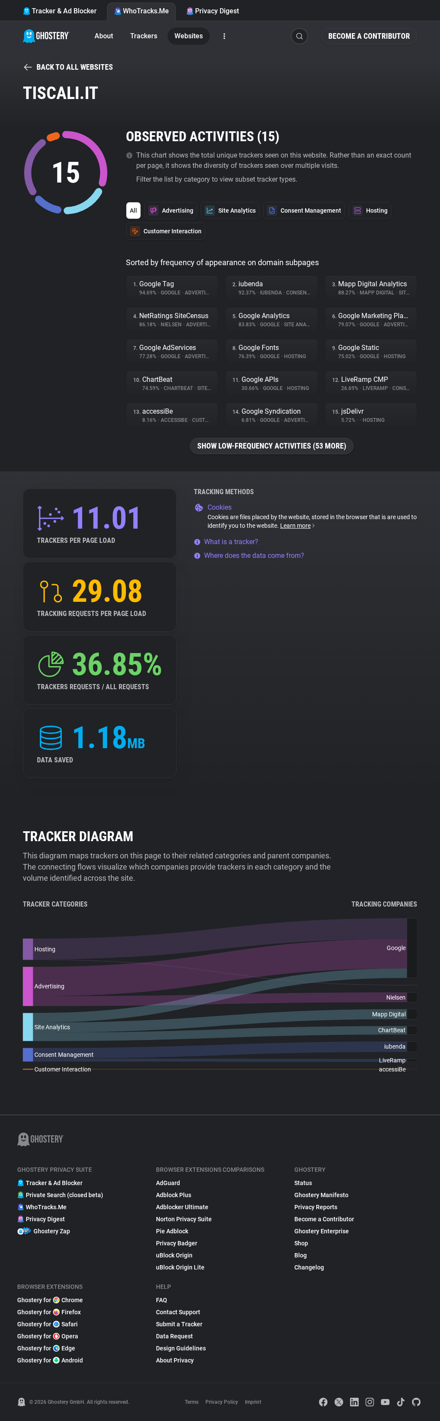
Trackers (143, 36)
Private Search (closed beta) (64, 1195)
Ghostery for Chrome (50, 1300)
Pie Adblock (172, 1231)
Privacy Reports (315, 1207)
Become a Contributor (369, 35)
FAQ (161, 1300)
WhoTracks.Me (146, 11)
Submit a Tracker (179, 1324)
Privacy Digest (217, 11)
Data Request (174, 1336)
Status (303, 1183)
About (104, 36)
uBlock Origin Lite (180, 1267)
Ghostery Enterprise (321, 1231)
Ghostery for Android (50, 1360)
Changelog (309, 1267)
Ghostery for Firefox (49, 1312)
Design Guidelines (181, 1348)
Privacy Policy (221, 1402)
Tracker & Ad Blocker (64, 11)
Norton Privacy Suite (184, 1219)
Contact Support (178, 1312)
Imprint (253, 1402)
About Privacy (175, 1360)
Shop (301, 1243)
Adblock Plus (173, 1195)
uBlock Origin (174, 1255)
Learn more (295, 525)
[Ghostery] (46, 36)
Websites (188, 36)
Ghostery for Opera (47, 1336)
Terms (192, 1402)
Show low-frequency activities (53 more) (271, 445)
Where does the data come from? (254, 555)
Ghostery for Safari (47, 1324)
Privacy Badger (176, 1243)
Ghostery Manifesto (321, 1195)
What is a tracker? (231, 542)
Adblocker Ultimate (182, 1207)
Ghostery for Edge (46, 1348)
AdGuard (168, 1183)
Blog (300, 1255)
